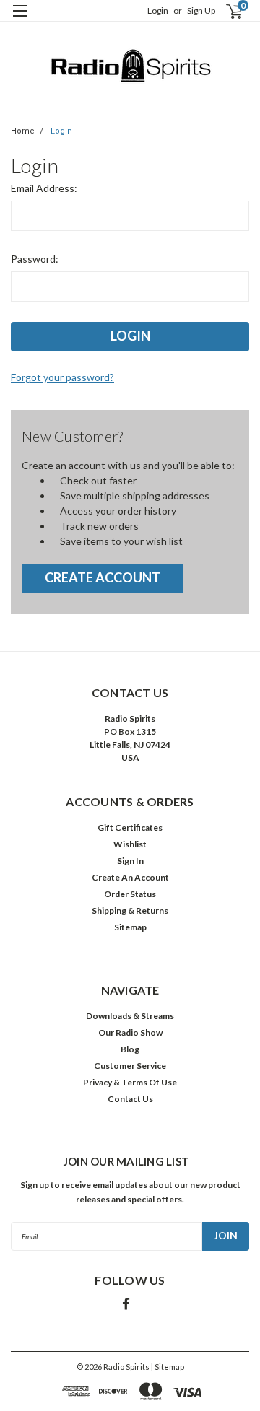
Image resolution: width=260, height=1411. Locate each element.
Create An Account (130, 877)
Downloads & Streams (130, 1015)
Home (23, 131)
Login (157, 10)
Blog (130, 1049)
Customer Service (130, 1065)
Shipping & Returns (130, 910)
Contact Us (130, 1098)
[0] (225, 11)
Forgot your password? (62, 377)
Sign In (130, 860)
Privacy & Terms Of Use (130, 1082)
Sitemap (130, 927)
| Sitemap (167, 1366)
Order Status (130, 893)
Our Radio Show (130, 1032)
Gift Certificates (130, 827)
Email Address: (44, 188)
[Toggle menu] (20, 20)
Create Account (102, 577)
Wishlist (130, 844)
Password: (34, 259)
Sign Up (201, 10)
